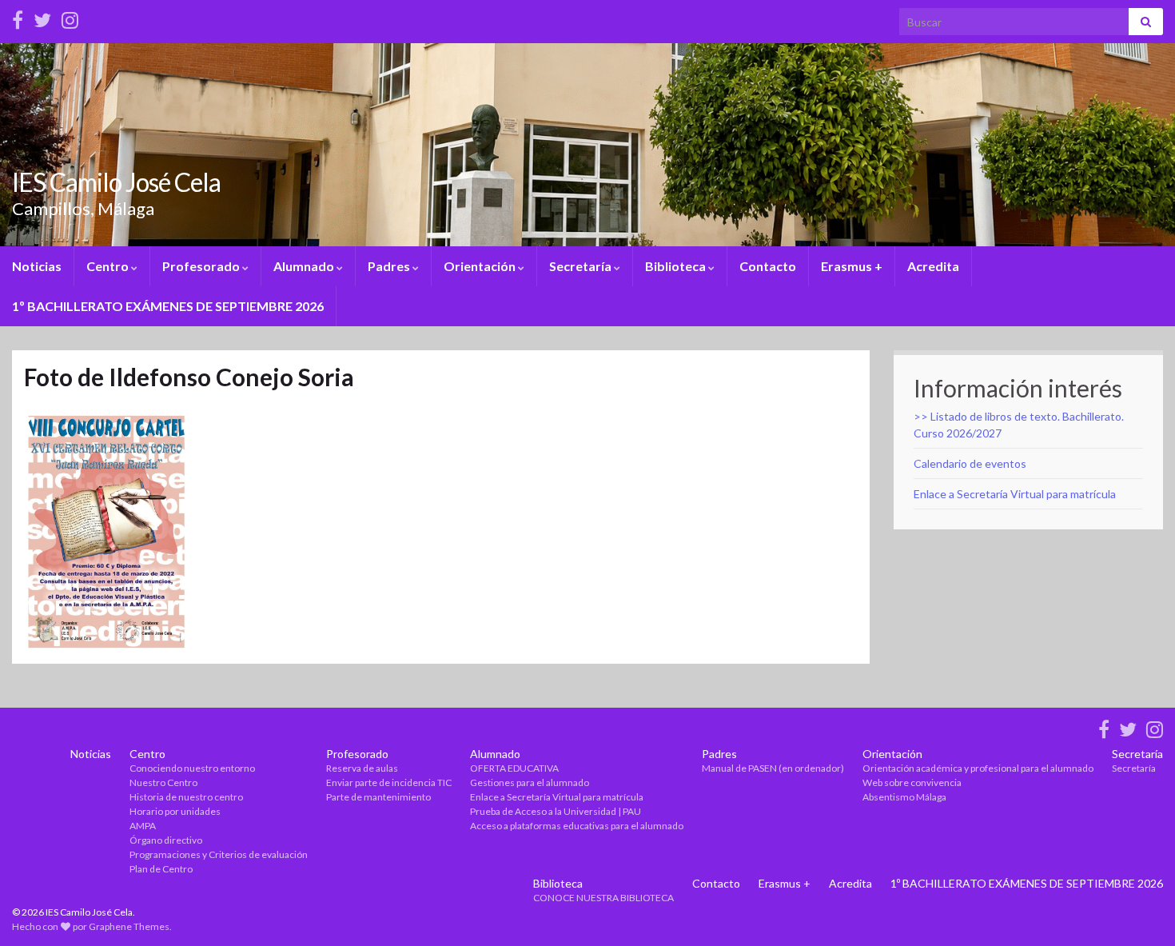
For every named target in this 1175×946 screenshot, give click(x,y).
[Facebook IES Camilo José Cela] (17, 17)
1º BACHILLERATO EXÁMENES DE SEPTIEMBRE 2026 (168, 305)
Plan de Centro (161, 869)
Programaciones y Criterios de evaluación (218, 854)
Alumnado (305, 265)
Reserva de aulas (362, 768)
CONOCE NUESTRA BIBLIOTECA (603, 898)
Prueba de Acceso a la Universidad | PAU (555, 811)
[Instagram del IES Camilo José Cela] (70, 17)
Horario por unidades (175, 811)
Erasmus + (851, 265)
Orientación (481, 265)
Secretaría (581, 265)
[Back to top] (1139, 910)
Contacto (767, 265)
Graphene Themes (129, 926)
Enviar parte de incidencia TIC (389, 782)
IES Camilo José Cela (116, 182)
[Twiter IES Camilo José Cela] (42, 17)
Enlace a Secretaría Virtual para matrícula (1015, 494)
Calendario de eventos (970, 463)
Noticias (37, 265)
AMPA (142, 826)
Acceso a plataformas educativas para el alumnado (576, 826)
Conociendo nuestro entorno (192, 768)
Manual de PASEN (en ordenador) (773, 768)
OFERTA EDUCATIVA (514, 768)
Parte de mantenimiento (378, 797)
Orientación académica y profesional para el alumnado (977, 768)
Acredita (933, 265)
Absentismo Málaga (904, 797)
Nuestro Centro (163, 782)
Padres (390, 265)
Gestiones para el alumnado (529, 782)
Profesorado (202, 265)
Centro (108, 265)
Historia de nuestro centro (186, 797)
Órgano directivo (165, 840)
